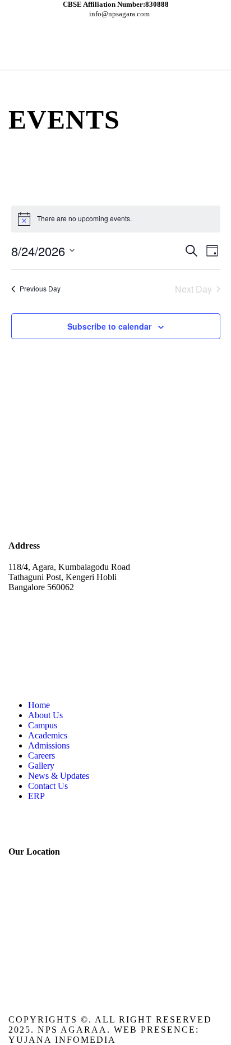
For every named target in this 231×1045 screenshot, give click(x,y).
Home (39, 705)
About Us (45, 715)
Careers (41, 755)
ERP (36, 796)
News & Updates (58, 776)
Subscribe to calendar (109, 326)
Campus (42, 725)
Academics (47, 735)
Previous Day (40, 288)
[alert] (115, 219)
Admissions (49, 745)
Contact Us (48, 786)
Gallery (41, 765)
